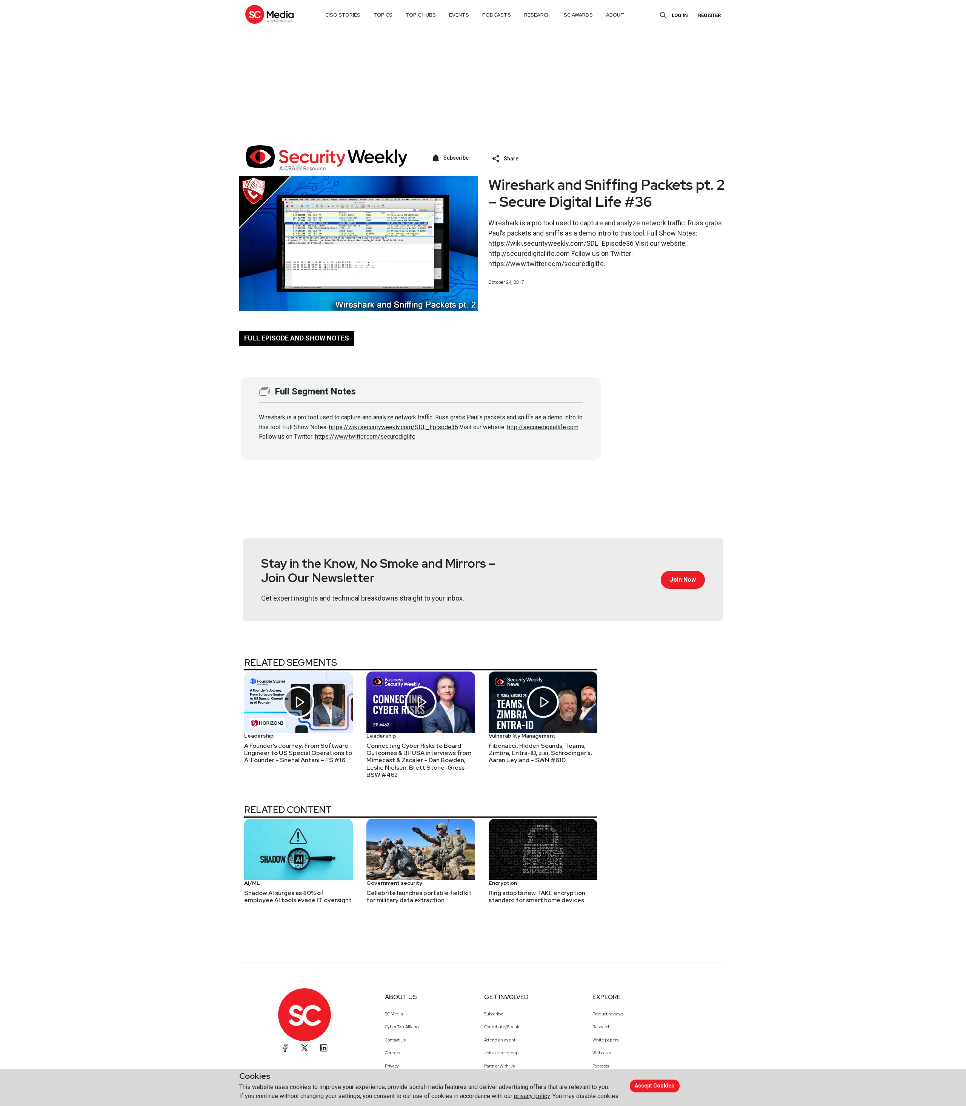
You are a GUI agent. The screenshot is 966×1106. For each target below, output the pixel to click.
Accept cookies (654, 1086)
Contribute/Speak (501, 1026)
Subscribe (493, 1014)
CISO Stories (342, 15)
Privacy (392, 1066)
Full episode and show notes (296, 338)
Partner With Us (499, 1066)
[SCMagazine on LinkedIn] (323, 1047)
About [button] (615, 15)
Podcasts (600, 1066)
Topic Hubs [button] (421, 15)
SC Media (394, 1014)
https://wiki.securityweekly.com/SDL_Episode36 (393, 427)
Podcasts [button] (496, 15)
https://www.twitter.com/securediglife (365, 436)
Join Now (683, 579)
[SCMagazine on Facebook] (285, 1047)
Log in (680, 15)
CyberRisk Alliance (403, 1026)
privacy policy (532, 1096)
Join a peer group (501, 1052)
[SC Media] (269, 14)
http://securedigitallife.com (542, 427)
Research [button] (537, 15)
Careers (392, 1052)
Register (709, 15)
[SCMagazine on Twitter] (304, 1047)
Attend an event (499, 1040)
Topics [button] (383, 15)
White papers (605, 1040)
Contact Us (395, 1040)
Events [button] (459, 15)
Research (601, 1026)
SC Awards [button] (578, 15)
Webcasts (601, 1052)
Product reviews (607, 1014)
